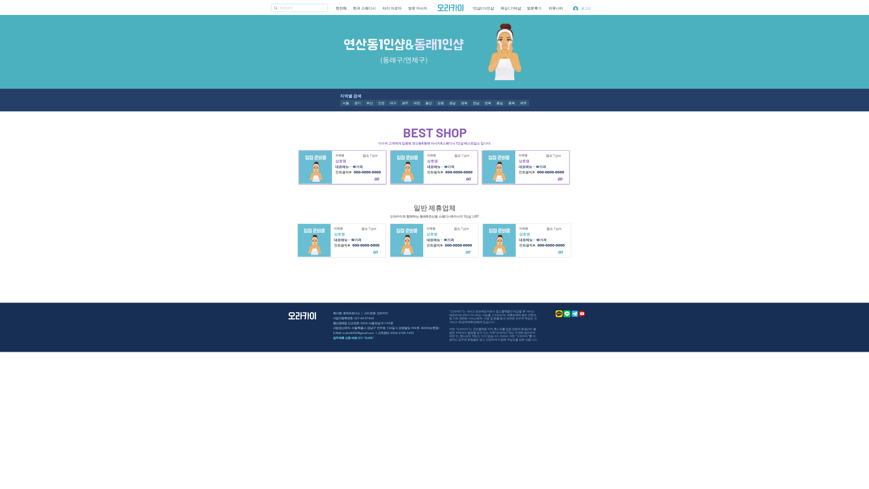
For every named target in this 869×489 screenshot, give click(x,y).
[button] (345, 103)
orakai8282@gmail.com (358, 333)
